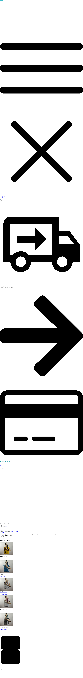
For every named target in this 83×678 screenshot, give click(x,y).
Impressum (2, 666)
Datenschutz (2, 665)
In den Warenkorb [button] (4, 576)
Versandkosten (7, 526)
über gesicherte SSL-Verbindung (5, 461)
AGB (1, 667)
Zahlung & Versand (3, 635)
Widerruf (2, 664)
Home (1, 634)
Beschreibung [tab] (2, 532)
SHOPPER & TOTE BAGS (14, 531)
